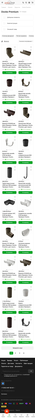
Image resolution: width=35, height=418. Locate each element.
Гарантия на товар (7, 366)
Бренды (9, 360)
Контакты (19, 363)
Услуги (16, 360)
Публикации (24, 360)
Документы (18, 366)
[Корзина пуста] (32, 2)
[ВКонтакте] (3, 383)
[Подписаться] (31, 371)
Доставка (11, 363)
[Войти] (29, 2)
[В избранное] (14, 47)
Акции (3, 360)
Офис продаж (28, 363)
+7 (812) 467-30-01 (7, 388)
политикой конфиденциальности (16, 375)
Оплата (3, 363)
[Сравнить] (14, 50)
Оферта (18, 410)
